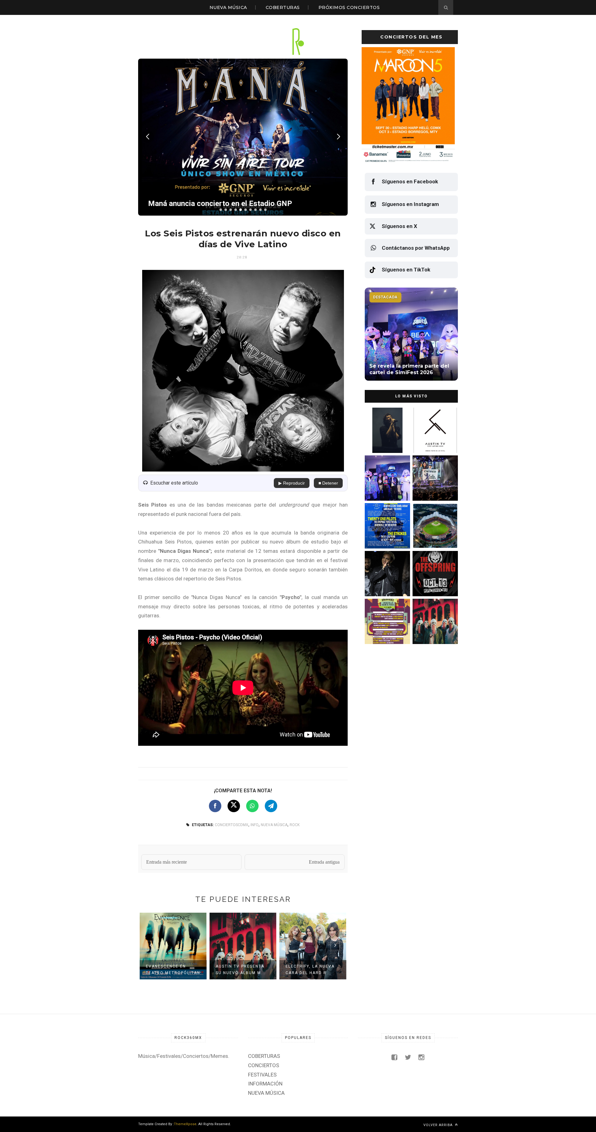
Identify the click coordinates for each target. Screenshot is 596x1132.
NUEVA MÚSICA (228, 7)
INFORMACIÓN (265, 1084)
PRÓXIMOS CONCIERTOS (349, 7)
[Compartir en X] (234, 806)
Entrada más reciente (166, 862)
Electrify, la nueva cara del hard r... (310, 969)
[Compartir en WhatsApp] (252, 806)
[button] (220, 209)
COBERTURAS (283, 7)
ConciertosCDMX (231, 825)
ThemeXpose (185, 1124)
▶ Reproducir (291, 483)
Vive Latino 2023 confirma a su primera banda (434, 447)
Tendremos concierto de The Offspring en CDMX (434, 590)
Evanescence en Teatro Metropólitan (173, 969)
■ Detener (328, 483)
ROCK (295, 825)
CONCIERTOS (263, 1065)
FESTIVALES (262, 1075)
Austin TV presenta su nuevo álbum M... (241, 969)
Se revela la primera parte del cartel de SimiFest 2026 (384, 495)
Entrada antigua (324, 862)
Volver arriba (438, 1125)
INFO (255, 825)
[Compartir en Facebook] (215, 806)
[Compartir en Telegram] (271, 806)
